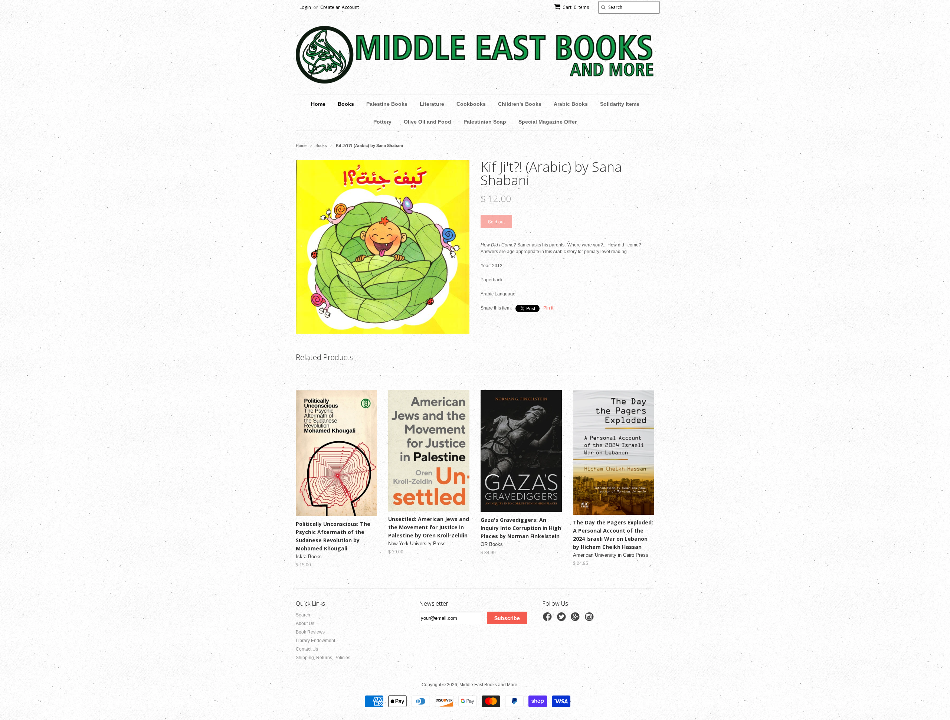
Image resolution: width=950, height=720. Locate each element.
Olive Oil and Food (427, 122)
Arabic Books (571, 104)
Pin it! (548, 308)
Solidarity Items (619, 104)
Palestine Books (386, 104)
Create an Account (339, 7)
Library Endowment (315, 640)
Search (303, 615)
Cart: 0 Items (576, 7)
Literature (432, 104)
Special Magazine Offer (547, 122)
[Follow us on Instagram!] (590, 619)
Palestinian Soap (484, 122)
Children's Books (519, 104)
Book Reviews (310, 632)
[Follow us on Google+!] (576, 619)
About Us (305, 623)
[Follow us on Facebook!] (548, 619)
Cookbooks (471, 104)
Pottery (382, 122)
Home (318, 104)
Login (305, 7)
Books (346, 104)
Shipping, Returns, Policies (323, 657)
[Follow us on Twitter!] (562, 619)
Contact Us (307, 649)
